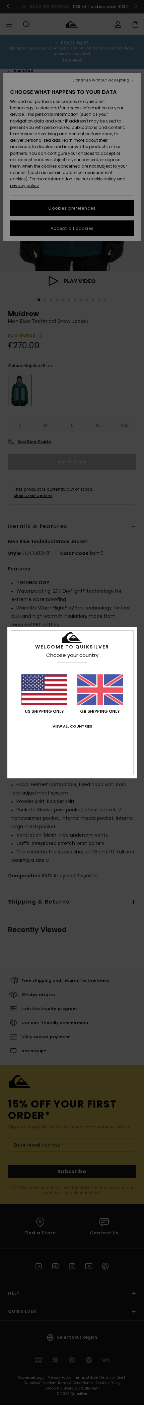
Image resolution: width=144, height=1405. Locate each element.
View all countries (72, 726)
